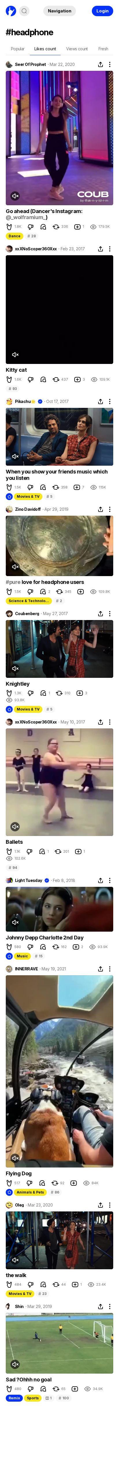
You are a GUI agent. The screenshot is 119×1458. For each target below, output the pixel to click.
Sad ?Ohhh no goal (28, 1379)
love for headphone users (52, 582)
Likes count (45, 48)
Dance (15, 236)
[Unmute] (15, 196)
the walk (16, 1275)
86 (55, 1192)
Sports (33, 1398)
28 (31, 236)
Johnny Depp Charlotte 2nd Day (44, 938)
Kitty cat (16, 370)
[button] (9, 226)
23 (42, 1293)
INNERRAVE (26, 969)
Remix (14, 1398)
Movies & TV (28, 496)
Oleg (19, 1205)
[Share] (100, 64)
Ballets (14, 842)
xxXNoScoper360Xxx (36, 249)
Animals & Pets (30, 1192)
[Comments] (43, 226)
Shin (19, 1307)
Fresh (103, 48)
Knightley (17, 684)
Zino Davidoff (28, 509)
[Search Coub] (24, 11)
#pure (13, 582)
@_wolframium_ (26, 217)
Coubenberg (27, 614)
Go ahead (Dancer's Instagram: (44, 211)
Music (22, 956)
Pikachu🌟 (25, 401)
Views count (77, 48)
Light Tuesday (28, 880)
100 (64, 1398)
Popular (18, 48)
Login (102, 11)
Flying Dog (19, 1173)
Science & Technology (29, 601)
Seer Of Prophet (30, 64)
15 (38, 956)
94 (13, 867)
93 (12, 388)
